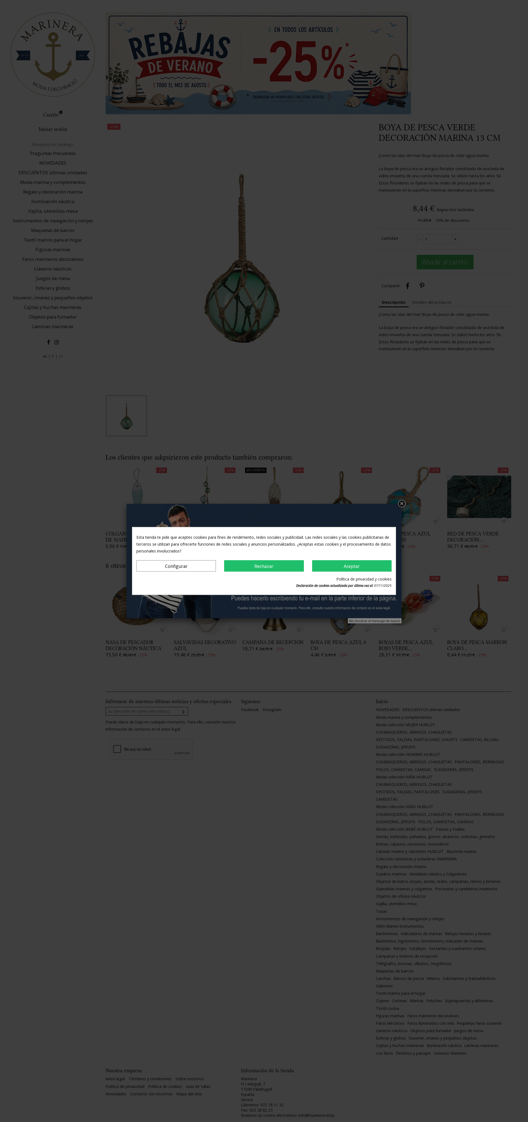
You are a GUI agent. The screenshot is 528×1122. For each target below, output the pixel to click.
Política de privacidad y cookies (364, 579)
